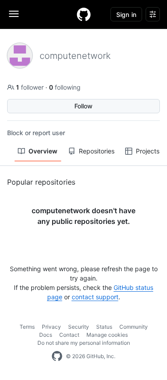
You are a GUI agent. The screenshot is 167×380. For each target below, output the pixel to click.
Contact (69, 334)
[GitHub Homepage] (57, 356)
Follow (83, 106)
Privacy (51, 326)
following (65, 87)
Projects (147, 151)
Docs (45, 334)
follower (30, 87)
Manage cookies (107, 334)
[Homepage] (84, 14)
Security (78, 326)
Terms (27, 326)
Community (133, 326)
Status (104, 326)
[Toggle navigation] (13, 14)
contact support (95, 297)
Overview (43, 151)
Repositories (96, 151)
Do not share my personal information (83, 342)
